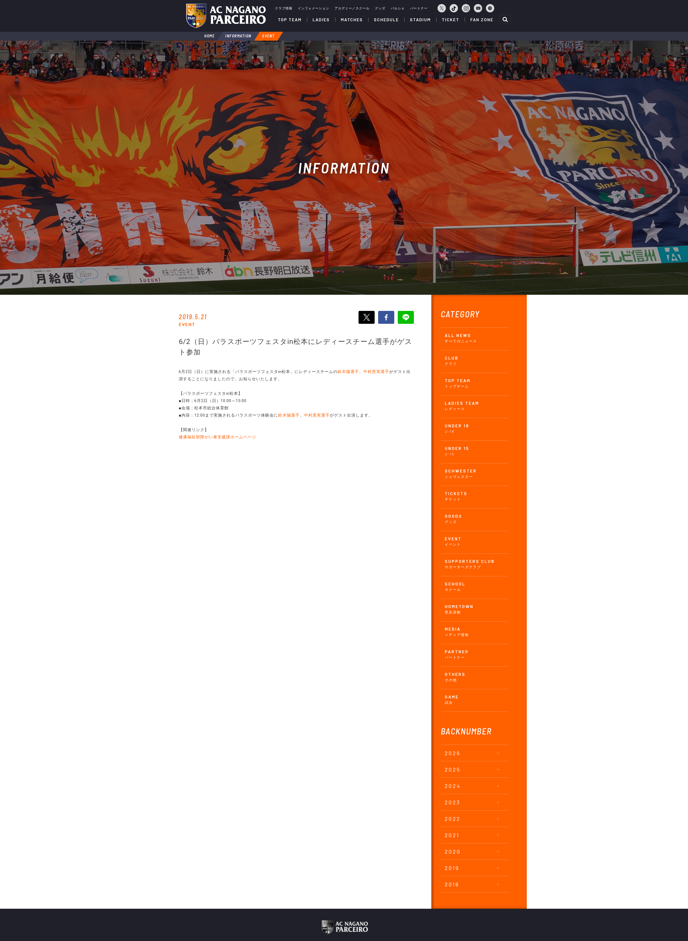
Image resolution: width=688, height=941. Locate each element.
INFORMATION (238, 35)
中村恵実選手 (376, 371)
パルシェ (398, 8)
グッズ (380, 8)
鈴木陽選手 (348, 371)
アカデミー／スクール (352, 8)
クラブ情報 (283, 8)
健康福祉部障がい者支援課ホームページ (217, 437)
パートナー (419, 8)
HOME (209, 35)
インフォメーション (313, 8)
